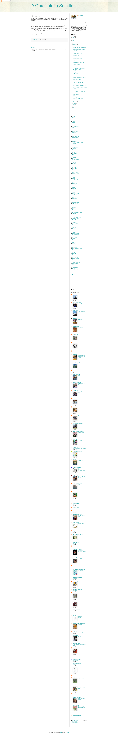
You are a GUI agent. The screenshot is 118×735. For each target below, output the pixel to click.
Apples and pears (76, 95)
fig (72, 158)
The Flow (73, 252)
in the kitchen (74, 184)
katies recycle (75, 370)
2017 (73, 36)
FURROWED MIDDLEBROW (77, 451)
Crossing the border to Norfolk (78, 82)
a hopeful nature (75, 592)
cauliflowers (74, 135)
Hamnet (79, 375)
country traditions (75, 147)
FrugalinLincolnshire (76, 342)
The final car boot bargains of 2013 (79, 68)
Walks (73, 264)
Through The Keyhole (76, 374)
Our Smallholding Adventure (77, 514)
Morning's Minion (75, 390)
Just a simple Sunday (76, 55)
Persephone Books (75, 218)
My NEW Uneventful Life (77, 715)
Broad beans (74, 128)
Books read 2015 (75, 722)
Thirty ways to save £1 (76, 259)
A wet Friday (75, 83)
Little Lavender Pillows (81, 593)
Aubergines (74, 121)
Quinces (73, 224)
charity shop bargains (75, 136)
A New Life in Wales (76, 507)
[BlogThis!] (41, 39)
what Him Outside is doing (76, 269)
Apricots (73, 120)
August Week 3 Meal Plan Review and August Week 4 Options (81, 356)
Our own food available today (77, 212)
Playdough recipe (75, 219)
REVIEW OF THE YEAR (76, 234)
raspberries (74, 227)
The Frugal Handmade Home (78, 423)
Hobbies (73, 177)
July (74, 104)
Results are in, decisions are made (78, 632)
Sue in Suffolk (80, 15)
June (74, 106)
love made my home (76, 643)
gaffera (61, 732)
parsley (73, 214)
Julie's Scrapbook (76, 705)
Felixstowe (74, 157)
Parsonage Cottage (76, 475)
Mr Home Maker (75, 557)
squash (73, 243)
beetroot (73, 123)
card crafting (74, 132)
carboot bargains (75, 131)
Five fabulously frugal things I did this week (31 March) (81, 687)
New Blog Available (75, 531)
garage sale (74, 164)
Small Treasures (75, 491)
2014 (73, 40)
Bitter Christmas (80, 319)
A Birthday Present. (80, 460)
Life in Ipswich (74, 194)
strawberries (74, 244)
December (75, 43)
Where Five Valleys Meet (77, 467)
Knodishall (74, 188)
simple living (74, 242)
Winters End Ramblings (77, 663)
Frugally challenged (76, 522)
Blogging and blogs (75, 126)
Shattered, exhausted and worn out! (79, 97)
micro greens (74, 198)
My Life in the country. (76, 609)
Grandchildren (74, 169)
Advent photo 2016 (75, 115)
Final (73, 504)
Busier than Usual (80, 335)
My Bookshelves (75, 203)
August (74, 103)
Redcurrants (74, 232)
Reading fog (74, 543)
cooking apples (74, 141)
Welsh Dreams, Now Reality (77, 713)
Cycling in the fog (76, 72)
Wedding (73, 268)
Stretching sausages (76, 64)
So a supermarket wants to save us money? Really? (79, 66)
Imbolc (73, 182)
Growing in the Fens (76, 631)
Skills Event (79, 484)
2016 (73, 37)
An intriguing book (80, 570)
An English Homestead (77, 382)
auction (73, 122)
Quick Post (79, 636)
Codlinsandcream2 (76, 326)
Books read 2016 (75, 723)
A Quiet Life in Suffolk (51, 5)
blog (78, 667)
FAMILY (73, 154)
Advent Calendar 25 (75, 590)
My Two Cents (75, 354)
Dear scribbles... (75, 578)
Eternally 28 (75, 439)
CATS (73, 133)
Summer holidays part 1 (81, 424)
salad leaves (74, 238)
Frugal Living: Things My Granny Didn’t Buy (79, 448)
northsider (74, 459)
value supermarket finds (76, 262)
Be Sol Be (74, 615)
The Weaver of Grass (76, 503)
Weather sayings (75, 267)
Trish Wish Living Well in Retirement (79, 569)
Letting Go (74, 664)
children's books (75, 138)
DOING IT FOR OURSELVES (77, 549)
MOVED (32, 47)
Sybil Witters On (75, 334)
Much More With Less (76, 685)
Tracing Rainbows (76, 294)
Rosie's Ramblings (76, 565)
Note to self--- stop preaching (78, 98)
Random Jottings (76, 542)
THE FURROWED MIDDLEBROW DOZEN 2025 (81, 453)
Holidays (73, 178)
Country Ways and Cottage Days (78, 431)
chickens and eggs (75, 137)
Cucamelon (74, 149)
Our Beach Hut (74, 209)
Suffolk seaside (74, 247)
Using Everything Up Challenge (77, 511)
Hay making (74, 174)
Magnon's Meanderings (77, 302)
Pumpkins (74, 222)
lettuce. (73, 192)
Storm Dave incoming (81, 440)
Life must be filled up (76, 500)
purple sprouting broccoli (76, 223)
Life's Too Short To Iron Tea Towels (79, 611)
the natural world (75, 254)
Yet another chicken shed (77, 58)
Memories (74, 197)
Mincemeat (74, 199)
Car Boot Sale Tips (75, 130)
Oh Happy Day (75, 73)
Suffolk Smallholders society (77, 248)
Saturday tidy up (76, 57)
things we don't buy (75, 258)
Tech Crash (74, 508)
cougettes (73, 144)
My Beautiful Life (75, 510)
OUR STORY (74, 213)
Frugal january (80, 624)
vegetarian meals (75, 263)
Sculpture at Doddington (81, 311)
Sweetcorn (74, 249)
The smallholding (75, 257)
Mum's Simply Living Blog (77, 589)
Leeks (73, 189)
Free (73, 371)
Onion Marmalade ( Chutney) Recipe (79, 91)
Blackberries (74, 125)
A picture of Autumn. (76, 94)
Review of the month (75, 233)
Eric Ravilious (74, 153)
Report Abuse (74, 274)
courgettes (74, 148)
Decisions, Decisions (81, 432)
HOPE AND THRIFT (76, 398)
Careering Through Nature (77, 415)
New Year (73, 204)
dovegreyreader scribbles (77, 577)
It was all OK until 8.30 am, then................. (77, 54)
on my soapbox (74, 207)
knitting (73, 187)
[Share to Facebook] (44, 39)
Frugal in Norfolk (75, 530)
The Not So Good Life (81, 678)
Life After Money (75, 310)
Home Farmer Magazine (76, 179)
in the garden (74, 183)
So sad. (79, 343)
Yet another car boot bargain (78, 92)
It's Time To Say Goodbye (81, 558)
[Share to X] (42, 39)
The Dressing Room (81, 303)
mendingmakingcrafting (77, 659)
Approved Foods (75, 118)
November (75, 44)
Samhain (73, 239)
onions (73, 208)
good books (74, 167)
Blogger (68, 732)
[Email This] (40, 39)
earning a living (74, 152)
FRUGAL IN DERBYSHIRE (77, 483)
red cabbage (74, 229)
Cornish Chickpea (76, 677)
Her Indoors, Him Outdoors (77, 656)
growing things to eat (75, 172)
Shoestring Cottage (76, 447)
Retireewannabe (75, 635)
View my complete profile (75, 31)
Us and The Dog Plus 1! (77, 697)
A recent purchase (75, 660)
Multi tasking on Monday (77, 79)
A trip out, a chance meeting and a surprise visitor (78, 63)
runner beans (74, 237)
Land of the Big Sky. (76, 581)
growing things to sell (75, 173)
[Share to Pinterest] (45, 39)
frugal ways (74, 163)
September (75, 101)
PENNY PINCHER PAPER (76, 217)
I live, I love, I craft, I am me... (77, 534)
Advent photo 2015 (75, 113)
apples (73, 117)
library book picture (75, 193)
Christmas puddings (81, 523)
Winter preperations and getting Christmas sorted (78, 75)
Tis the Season (80, 399)
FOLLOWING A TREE (75, 159)
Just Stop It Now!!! (75, 612)
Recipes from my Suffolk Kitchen (75, 721)
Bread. (73, 127)
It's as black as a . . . (81, 327)
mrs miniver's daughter (77, 362)
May (74, 107)
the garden (74, 253)
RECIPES (73, 228)
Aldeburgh (74, 116)
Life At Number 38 (76, 601)
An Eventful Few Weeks (76, 566)
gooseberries (74, 168)
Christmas (74, 140)
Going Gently (75, 318)
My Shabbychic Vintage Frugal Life (79, 623)
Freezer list (74, 162)
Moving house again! (75, 202)
